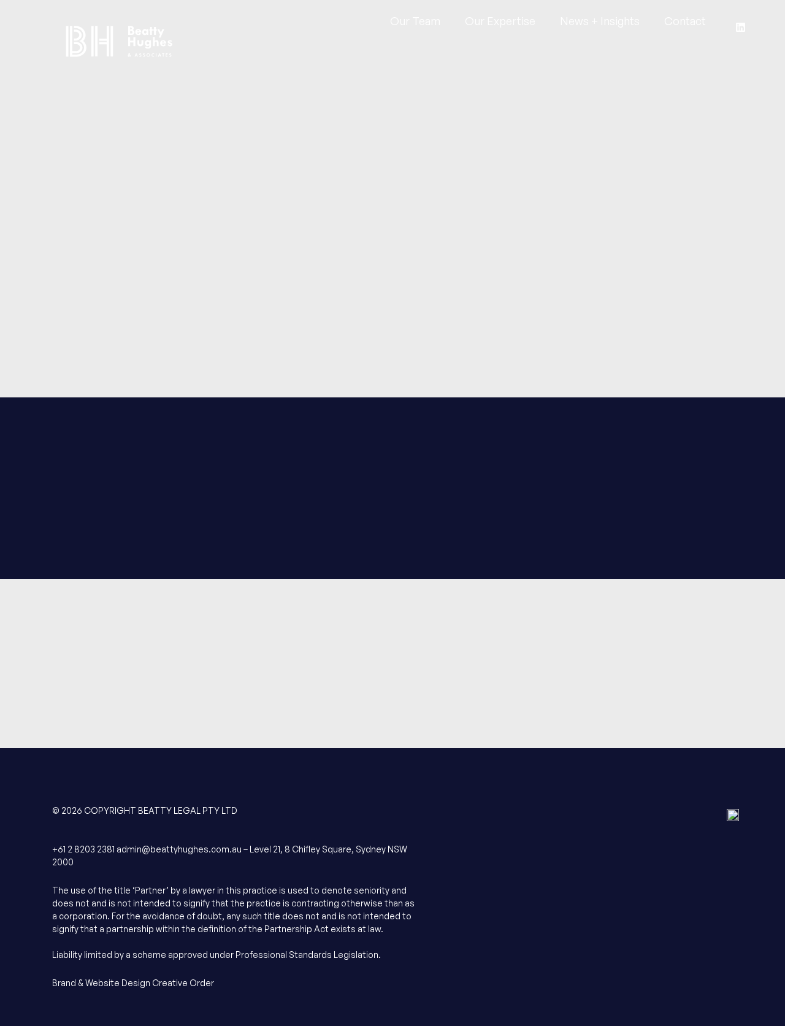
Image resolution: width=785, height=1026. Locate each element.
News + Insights (600, 24)
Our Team (415, 24)
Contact (685, 24)
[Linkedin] (740, 27)
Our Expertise (500, 24)
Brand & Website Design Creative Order (133, 983)
